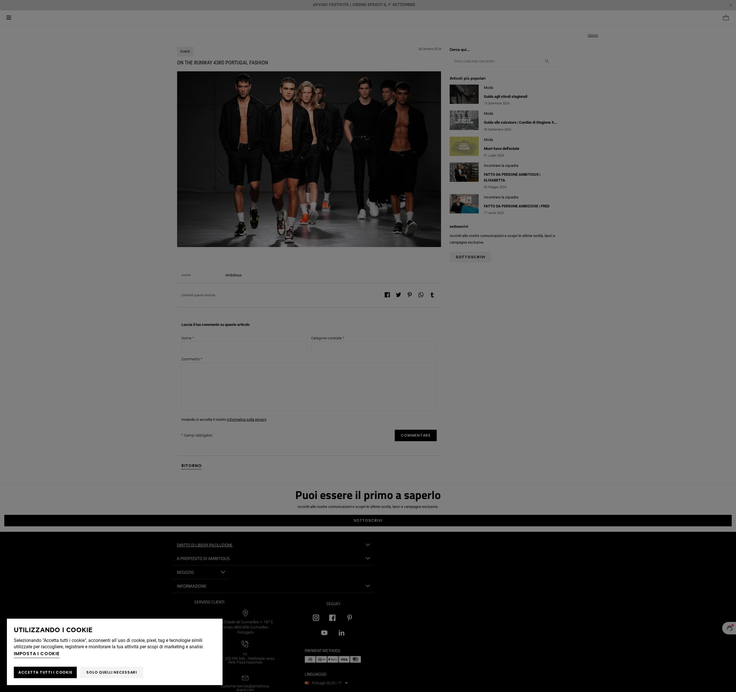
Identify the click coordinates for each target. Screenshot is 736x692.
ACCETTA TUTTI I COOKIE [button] (45, 672)
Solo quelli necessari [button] (111, 672)
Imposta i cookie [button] (37, 653)
